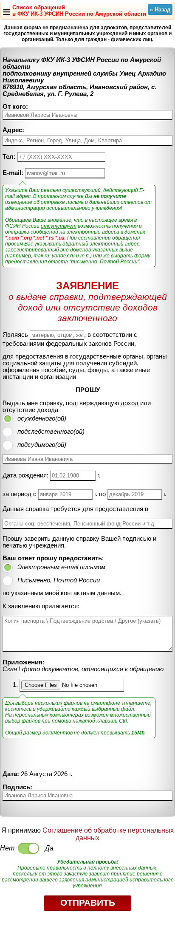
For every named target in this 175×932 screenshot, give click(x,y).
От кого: (15, 106)
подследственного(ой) (51, 431)
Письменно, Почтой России (58, 580)
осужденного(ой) (41, 418)
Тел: (9, 156)
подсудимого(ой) (41, 444)
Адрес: (13, 130)
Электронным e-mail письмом (61, 567)
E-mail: (13, 172)
